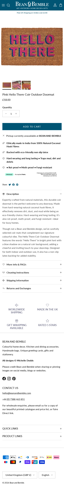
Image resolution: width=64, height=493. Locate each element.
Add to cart (32, 126)
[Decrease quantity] (5, 113)
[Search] (10, 5)
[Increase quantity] (16, 113)
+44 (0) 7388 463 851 (13, 399)
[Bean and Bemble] (32, 5)
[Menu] (3, 5)
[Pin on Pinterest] (17, 185)
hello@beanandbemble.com (16, 393)
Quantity (7, 107)
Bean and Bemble (17, 483)
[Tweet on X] (10, 185)
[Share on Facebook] (13, 185)
